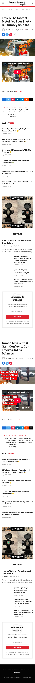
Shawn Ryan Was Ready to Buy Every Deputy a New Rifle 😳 (15, 130)
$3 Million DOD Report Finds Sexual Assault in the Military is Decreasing (23, 281)
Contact (17, 672)
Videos (4, 14)
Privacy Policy (18, 323)
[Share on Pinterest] (10, 34)
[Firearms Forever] (17, 3)
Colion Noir (11, 29)
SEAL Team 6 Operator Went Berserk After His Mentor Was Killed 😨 (16, 141)
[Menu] (3, 3)
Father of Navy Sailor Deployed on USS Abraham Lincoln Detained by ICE (23, 271)
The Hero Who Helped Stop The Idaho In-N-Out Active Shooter (17, 183)
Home (5, 670)
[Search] (32, 3)
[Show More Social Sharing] (14, 34)
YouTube (19, 91)
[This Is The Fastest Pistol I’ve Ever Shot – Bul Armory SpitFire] (17, 47)
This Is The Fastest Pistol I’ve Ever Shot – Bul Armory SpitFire (26, 440)
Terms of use (25, 670)
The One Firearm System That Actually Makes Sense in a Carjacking (10, 443)
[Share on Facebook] (3, 34)
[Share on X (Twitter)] (7, 34)
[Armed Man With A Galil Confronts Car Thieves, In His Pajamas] (17, 375)
